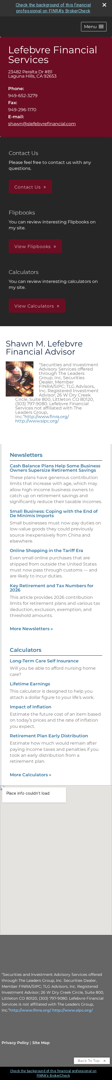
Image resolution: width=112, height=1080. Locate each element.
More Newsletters (31, 628)
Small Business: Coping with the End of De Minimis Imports (54, 513)
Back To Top (89, 1061)
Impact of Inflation (30, 706)
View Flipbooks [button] (32, 246)
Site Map (41, 1042)
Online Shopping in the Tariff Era (46, 550)
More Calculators (30, 774)
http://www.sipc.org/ (37, 421)
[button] (94, 26)
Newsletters (26, 455)
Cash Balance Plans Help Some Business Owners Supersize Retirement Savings (55, 468)
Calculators (25, 650)
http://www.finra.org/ (46, 416)
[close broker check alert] (104, 5)
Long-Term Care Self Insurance (44, 660)
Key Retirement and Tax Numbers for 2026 (52, 588)
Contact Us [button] (27, 187)
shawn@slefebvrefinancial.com (42, 123)
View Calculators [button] (34, 306)
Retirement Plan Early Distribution (49, 735)
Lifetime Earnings (30, 683)
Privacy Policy (15, 1042)
